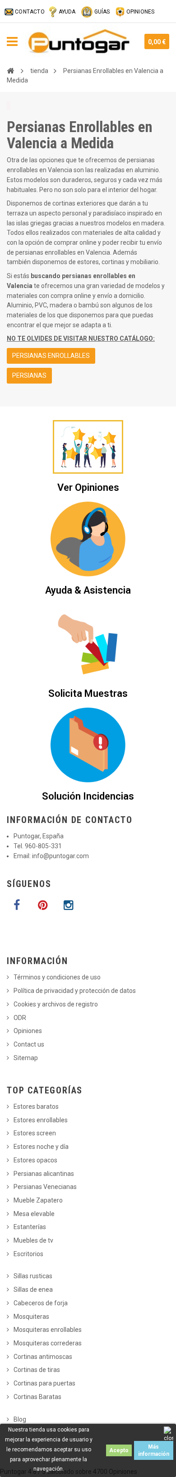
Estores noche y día (41, 1146)
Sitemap (26, 1057)
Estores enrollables (41, 1120)
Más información (153, 1450)
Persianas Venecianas (45, 1186)
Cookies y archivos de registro (56, 1004)
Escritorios (28, 1254)
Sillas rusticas (33, 1276)
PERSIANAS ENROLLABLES (51, 355)
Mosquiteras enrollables (48, 1329)
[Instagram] (68, 905)
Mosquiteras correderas (48, 1343)
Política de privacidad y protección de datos (75, 990)
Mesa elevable (34, 1213)
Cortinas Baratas (37, 1396)
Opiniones (28, 1030)
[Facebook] (17, 905)
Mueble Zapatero (38, 1200)
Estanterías (30, 1226)
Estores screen (35, 1133)
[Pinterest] (42, 905)
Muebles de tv (33, 1240)
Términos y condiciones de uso (57, 977)
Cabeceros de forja (41, 1303)
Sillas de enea (33, 1289)
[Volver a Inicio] (10, 71)
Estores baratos (36, 1106)
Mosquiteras (31, 1316)
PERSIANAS (29, 375)
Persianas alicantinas (44, 1173)
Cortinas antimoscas (43, 1356)
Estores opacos (35, 1160)
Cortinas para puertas (44, 1383)
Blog (20, 1419)
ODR (20, 1017)
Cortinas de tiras (37, 1369)
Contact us (29, 1044)
